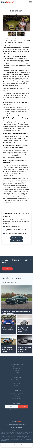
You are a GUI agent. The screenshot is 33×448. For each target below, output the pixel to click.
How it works (16, 383)
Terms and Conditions (16, 393)
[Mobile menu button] (30, 2)
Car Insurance (16, 398)
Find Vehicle (16, 241)
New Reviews (16, 367)
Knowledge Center (16, 395)
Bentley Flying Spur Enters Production (14, 97)
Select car (7, 269)
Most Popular (16, 368)
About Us (16, 382)
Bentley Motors (7, 39)
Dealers (16, 385)
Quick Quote (16, 238)
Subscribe (23, 407)
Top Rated (16, 370)
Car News (16, 372)
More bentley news (8, 282)
